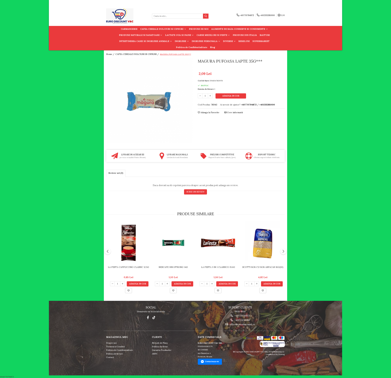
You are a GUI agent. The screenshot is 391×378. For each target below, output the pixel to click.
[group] (149, 100)
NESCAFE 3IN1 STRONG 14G (173, 267)
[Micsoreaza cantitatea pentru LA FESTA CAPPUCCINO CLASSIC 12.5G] (112, 283)
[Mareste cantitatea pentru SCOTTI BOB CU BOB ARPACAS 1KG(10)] (256, 283)
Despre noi (111, 343)
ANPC (155, 354)
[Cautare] (205, 16)
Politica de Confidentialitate (191, 47)
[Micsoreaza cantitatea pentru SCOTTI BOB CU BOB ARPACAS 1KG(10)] (246, 283)
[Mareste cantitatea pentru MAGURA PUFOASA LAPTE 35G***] (210, 95)
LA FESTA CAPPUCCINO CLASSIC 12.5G (128, 267)
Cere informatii (235, 112)
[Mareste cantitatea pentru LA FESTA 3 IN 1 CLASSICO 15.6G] (212, 283)
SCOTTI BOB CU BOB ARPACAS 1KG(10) (262, 267)
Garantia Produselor (161, 350)
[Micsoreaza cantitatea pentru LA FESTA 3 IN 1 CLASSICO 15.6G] (202, 283)
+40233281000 (242, 320)
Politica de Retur (160, 346)
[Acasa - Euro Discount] (125, 16)
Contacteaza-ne (212, 361)
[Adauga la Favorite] (128, 290)
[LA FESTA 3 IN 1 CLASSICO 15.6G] (218, 243)
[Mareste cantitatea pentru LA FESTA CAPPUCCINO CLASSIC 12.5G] (122, 283)
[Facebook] (148, 317)
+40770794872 (242, 315)
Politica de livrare (114, 354)
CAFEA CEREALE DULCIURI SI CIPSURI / (137, 54)
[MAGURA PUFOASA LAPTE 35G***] (149, 100)
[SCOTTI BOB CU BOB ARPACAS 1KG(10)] (263, 242)
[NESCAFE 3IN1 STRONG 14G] (173, 243)
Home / (110, 54)
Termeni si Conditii (115, 346)
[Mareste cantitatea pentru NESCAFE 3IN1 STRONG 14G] (167, 283)
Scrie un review (195, 192)
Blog (212, 47)
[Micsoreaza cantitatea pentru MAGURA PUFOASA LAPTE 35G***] (200, 95)
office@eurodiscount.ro (242, 324)
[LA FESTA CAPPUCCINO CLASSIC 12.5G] (128, 243)
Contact (110, 357)
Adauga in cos (230, 96)
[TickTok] (153, 317)
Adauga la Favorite (209, 112)
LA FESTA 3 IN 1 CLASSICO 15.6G (218, 267)
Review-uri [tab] (115, 173)
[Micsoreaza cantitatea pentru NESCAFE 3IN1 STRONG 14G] (157, 283)
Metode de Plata (160, 343)
